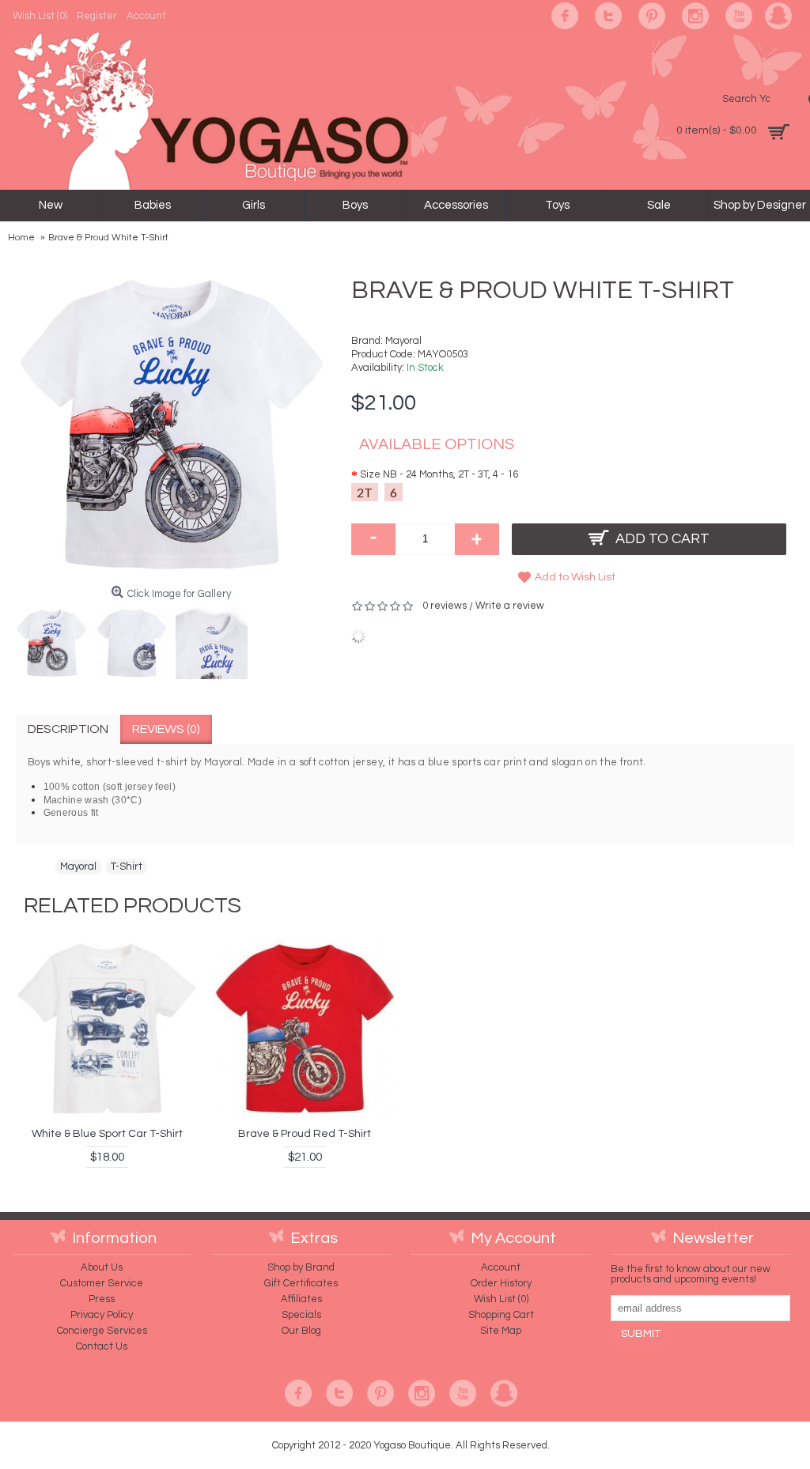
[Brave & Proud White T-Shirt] (56, 639)
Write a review (509, 605)
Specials (301, 1314)
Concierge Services (102, 1330)
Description (68, 729)
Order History (501, 1283)
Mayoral (403, 340)
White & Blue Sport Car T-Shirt (107, 1133)
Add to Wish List (575, 577)
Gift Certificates (301, 1283)
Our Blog (301, 1330)
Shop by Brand (301, 1267)
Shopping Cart (501, 1314)
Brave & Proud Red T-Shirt (304, 1133)
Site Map (500, 1330)
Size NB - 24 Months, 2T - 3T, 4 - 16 (439, 474)
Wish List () (501, 1299)
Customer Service (101, 1283)
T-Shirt (126, 866)
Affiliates (301, 1299)
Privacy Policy (101, 1314)
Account (500, 1267)
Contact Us (101, 1346)
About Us (102, 1267)
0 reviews (444, 605)
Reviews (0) (166, 729)
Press (102, 1299)
